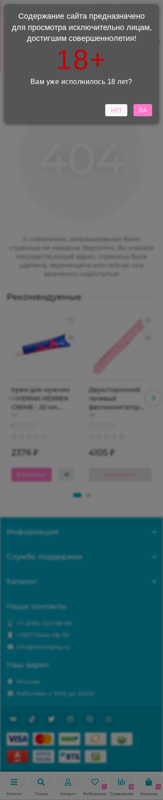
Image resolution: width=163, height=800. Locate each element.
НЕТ (116, 110)
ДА (143, 110)
